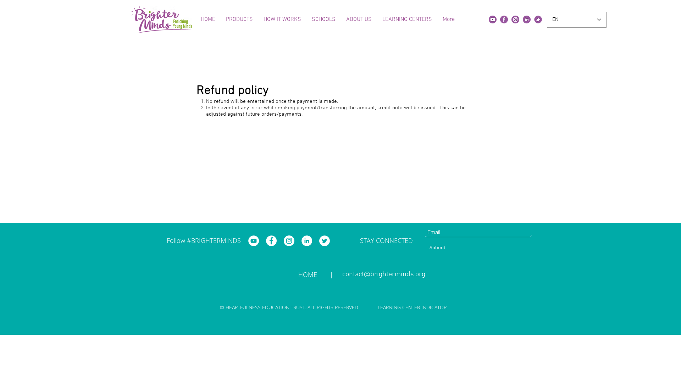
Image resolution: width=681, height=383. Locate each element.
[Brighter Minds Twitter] (324, 240)
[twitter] (538, 19)
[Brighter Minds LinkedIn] (306, 240)
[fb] (504, 19)
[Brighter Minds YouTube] (253, 240)
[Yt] (493, 19)
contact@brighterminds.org (383, 274)
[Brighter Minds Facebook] (271, 240)
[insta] (515, 19)
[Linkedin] (527, 19)
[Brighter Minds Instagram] (289, 240)
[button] (239, 19)
